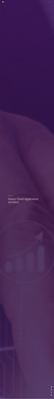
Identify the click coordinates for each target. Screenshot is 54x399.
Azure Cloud (10, 195)
